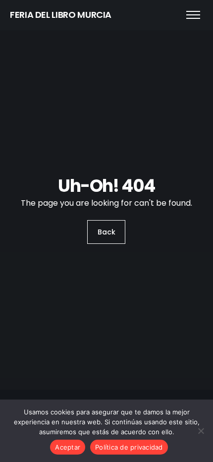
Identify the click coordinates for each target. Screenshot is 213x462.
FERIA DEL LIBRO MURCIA (60, 14)
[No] (201, 431)
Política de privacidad (129, 447)
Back (106, 232)
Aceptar (67, 447)
